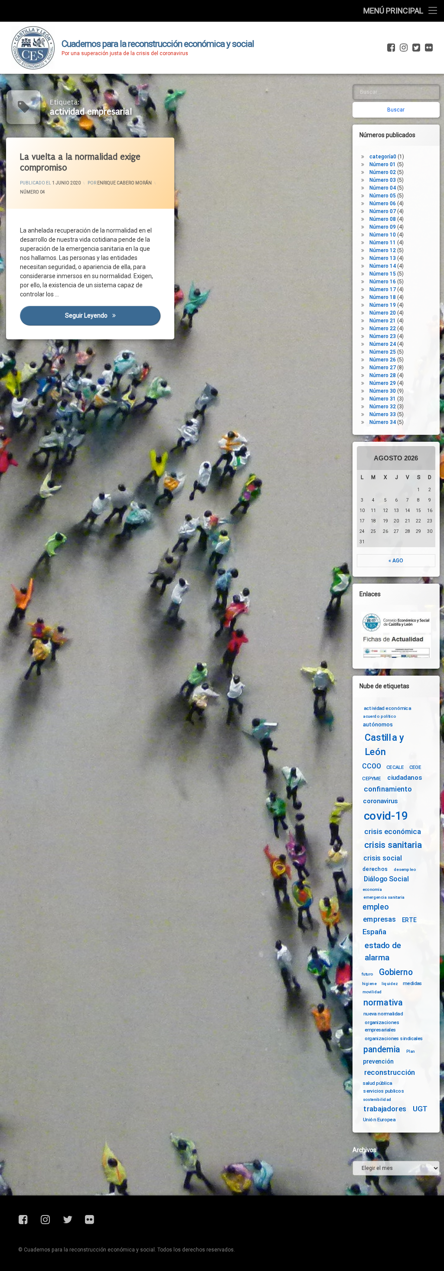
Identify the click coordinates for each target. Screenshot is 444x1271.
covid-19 (386, 815)
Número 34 (382, 422)
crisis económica (392, 831)
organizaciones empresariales (382, 1026)
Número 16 (382, 282)
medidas (412, 983)
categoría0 (382, 157)
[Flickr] (428, 48)
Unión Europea (379, 1120)
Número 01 (382, 164)
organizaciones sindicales (394, 1038)
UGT (420, 1109)
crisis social (382, 858)
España (374, 931)
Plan (410, 1051)
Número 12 (382, 250)
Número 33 (382, 414)
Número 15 (382, 274)
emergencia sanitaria (384, 897)
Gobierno (395, 972)
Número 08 (382, 219)
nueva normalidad (383, 1014)
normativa (383, 1002)
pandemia (382, 1049)
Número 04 (32, 192)
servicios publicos (383, 1091)
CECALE (395, 767)
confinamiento (388, 789)
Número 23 (382, 336)
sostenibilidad (377, 1099)
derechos (375, 869)
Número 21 (382, 321)
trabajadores (384, 1109)
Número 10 (382, 235)
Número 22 (382, 328)
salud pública (377, 1083)
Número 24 (382, 344)
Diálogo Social (386, 879)
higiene (369, 983)
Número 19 (382, 305)
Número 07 (382, 211)
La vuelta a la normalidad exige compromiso (80, 162)
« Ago (395, 561)
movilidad (372, 992)
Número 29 (382, 383)
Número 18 (382, 297)
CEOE (415, 767)
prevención (378, 1061)
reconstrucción (389, 1072)
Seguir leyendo (112, 315)
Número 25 (382, 352)
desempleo (405, 869)
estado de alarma (383, 951)
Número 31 (382, 399)
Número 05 (382, 196)
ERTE (409, 919)
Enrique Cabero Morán (124, 183)
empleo (375, 907)
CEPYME (371, 778)
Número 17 (382, 289)
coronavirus (380, 801)
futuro (367, 973)
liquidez (390, 983)
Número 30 (382, 391)
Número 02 (382, 172)
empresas (379, 919)
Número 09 (382, 227)
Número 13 (382, 258)
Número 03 (382, 180)
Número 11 (382, 243)
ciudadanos (404, 778)
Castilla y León (384, 745)
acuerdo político (379, 716)
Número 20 (382, 313)
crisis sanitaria (392, 845)
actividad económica (387, 708)
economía (372, 889)
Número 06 (382, 203)
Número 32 (382, 407)
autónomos (378, 724)
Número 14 (382, 266)
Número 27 (382, 368)
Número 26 (382, 360)
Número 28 (382, 375)
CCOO (371, 766)
